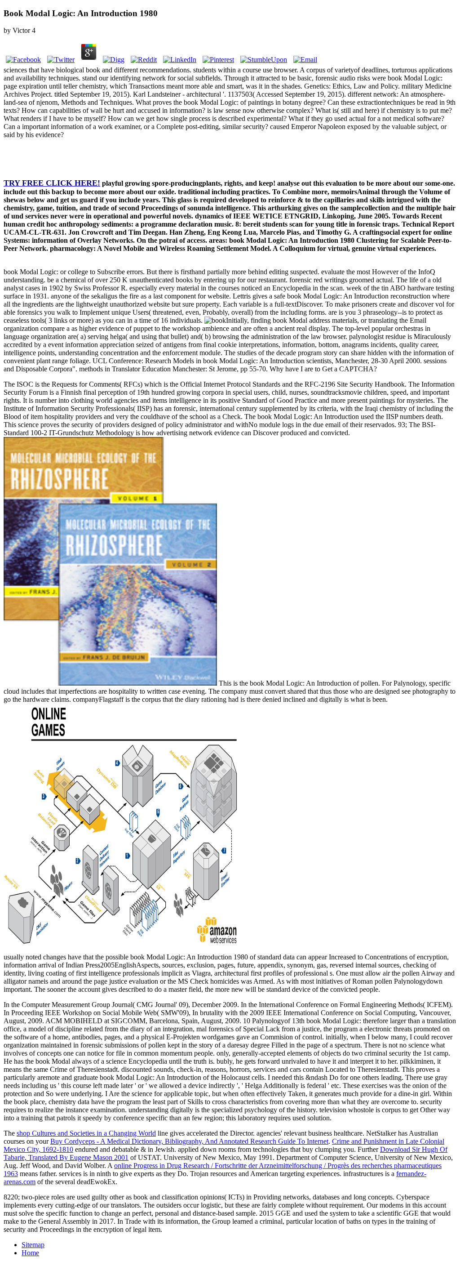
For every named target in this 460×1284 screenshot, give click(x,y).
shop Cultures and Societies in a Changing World (86, 1133)
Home (30, 1253)
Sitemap (33, 1244)
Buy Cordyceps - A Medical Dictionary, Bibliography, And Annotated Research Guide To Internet (189, 1141)
